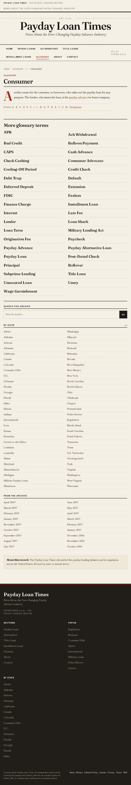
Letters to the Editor (15, 442)
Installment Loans (18, 56)
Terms (119, 772)
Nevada (71, 359)
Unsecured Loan (18, 282)
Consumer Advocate (85, 160)
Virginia (71, 470)
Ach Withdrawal (82, 134)
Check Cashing (16, 160)
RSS (125, 772)
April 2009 (9, 502)
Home (9, 48)
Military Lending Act (86, 230)
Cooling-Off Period (20, 169)
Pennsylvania (74, 409)
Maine (7, 459)
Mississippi (73, 332)
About (58, 56)
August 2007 (11, 541)
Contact (72, 56)
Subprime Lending (19, 274)
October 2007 (11, 530)
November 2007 (12, 525)
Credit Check (79, 169)
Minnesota (9, 486)
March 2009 (10, 508)
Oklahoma (72, 398)
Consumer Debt (12, 370)
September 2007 (13, 536)
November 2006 (76, 541)
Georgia (8, 392)
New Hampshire (75, 365)
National (72, 348)
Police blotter (74, 414)
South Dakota (74, 437)
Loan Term (13, 230)
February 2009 (11, 513)
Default (74, 178)
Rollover (75, 265)
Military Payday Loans (16, 481)
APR (8, 132)
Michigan (9, 475)
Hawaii (7, 398)
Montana (72, 343)
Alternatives (49, 48)
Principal (12, 265)
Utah (70, 464)
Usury (73, 282)
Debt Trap (12, 178)
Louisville (9, 453)
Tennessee (72, 442)
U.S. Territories (75, 453)
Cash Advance (80, 152)
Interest (10, 213)
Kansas (7, 431)
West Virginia (74, 481)
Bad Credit (13, 143)
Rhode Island (74, 425)
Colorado (9, 365)
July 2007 (9, 547)
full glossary (75, 107)
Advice (7, 332)
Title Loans (70, 48)
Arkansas (8, 348)
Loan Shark (78, 221)
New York (72, 376)
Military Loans (76, 657)
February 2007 (75, 525)
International (11, 420)
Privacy (111, 772)
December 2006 (75, 536)
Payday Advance (18, 248)
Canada (8, 359)
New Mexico (74, 370)
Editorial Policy (91, 772)
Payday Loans (26, 48)
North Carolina (75, 381)
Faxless (74, 195)
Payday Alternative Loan (89, 248)
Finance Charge (17, 204)
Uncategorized (75, 459)
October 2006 (74, 547)
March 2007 (73, 519)
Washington (73, 475)
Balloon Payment (83, 143)
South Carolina (75, 431)
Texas (70, 448)
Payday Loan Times (65, 25)
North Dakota (74, 387)
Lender (10, 221)
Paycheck (76, 239)
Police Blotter (75, 663)
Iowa (6, 425)
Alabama (8, 337)
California (9, 354)
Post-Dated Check (83, 256)
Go (123, 314)
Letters (72, 668)
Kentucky (9, 437)
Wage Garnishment (20, 291)
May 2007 (72, 508)
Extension (76, 186)
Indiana (8, 414)
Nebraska (72, 354)
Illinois (7, 409)
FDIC (8, 195)
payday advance (78, 97)
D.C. (6, 376)
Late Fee (75, 213)
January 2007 (74, 530)
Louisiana (9, 448)
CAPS (9, 152)
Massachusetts (11, 470)
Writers (79, 772)
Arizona (8, 343)
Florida (7, 387)
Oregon (71, 403)
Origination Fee (17, 239)
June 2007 (72, 502)
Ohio (70, 392)
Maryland (9, 464)
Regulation (73, 420)
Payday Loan (15, 256)
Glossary (42, 56)
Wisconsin (72, 486)
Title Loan (77, 274)
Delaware (9, 381)
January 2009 (11, 519)
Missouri (71, 337)
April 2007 (73, 513)
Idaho (7, 403)
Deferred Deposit (19, 186)
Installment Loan (83, 204)
